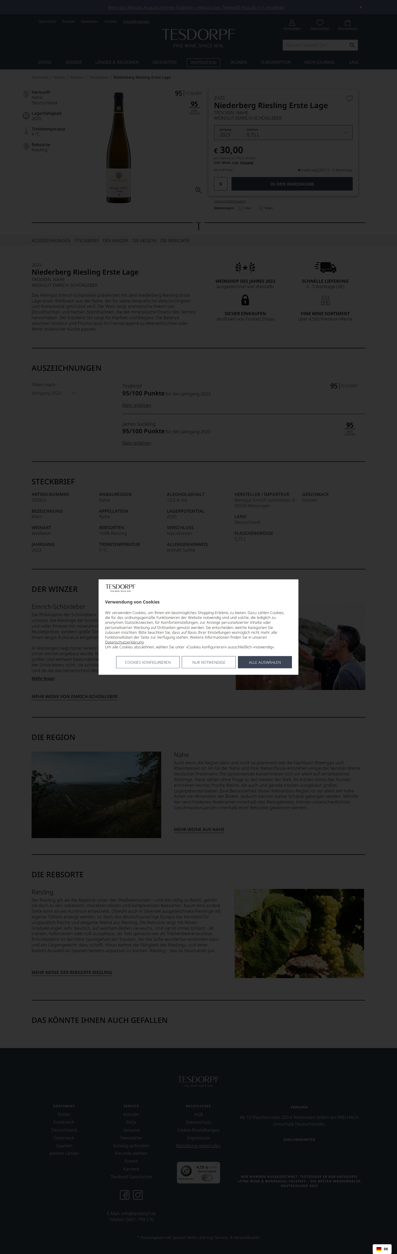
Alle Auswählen (265, 662)
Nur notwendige (209, 662)
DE (386, 1249)
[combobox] (382, 1249)
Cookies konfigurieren (148, 662)
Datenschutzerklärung (124, 642)
